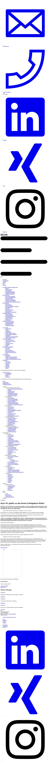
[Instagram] (25, 761)
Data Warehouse (9, 307)
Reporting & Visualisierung (11, 312)
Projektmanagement (9, 323)
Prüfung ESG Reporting (10, 299)
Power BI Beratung (14, 460)
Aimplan (7, 364)
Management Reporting (10, 291)
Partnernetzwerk (6, 383)
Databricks (8, 344)
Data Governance (9, 305)
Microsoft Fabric (6, 354)
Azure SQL (8, 342)
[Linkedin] (25, 671)
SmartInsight (8, 335)
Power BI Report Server (10, 351)
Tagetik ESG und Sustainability (12, 336)
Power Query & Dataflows (11, 352)
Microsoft (7, 361)
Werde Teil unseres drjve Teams (9, 617)
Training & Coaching (10, 325)
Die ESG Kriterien (9, 298)
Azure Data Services (10, 340)
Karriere (4, 285)
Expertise (5, 279)
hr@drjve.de (2, 587)
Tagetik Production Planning (11, 334)
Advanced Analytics (10, 309)
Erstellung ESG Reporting (11, 300)
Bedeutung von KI (9, 314)
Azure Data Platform (7, 338)
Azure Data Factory (9, 343)
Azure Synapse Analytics (10, 341)
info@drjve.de (3, 614)
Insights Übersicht (6, 372)
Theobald (7, 365)
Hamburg (5, 620)
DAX (7, 353)
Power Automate (9, 350)
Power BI (7, 349)
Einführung (8, 355)
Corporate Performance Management (10, 287)
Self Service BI (9, 310)
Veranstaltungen (9, 373)
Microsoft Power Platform (8, 346)
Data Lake (8, 308)
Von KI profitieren (9, 315)
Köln (4, 619)
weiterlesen (2, 596)
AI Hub (7, 329)
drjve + (4, 282)
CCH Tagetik (5, 327)
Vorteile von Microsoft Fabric (11, 356)
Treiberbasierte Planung (10, 292)
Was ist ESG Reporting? (10, 296)
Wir (3, 284)
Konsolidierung (9, 290)
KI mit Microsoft (9, 317)
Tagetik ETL (8, 331)
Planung (7, 288)
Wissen (7, 375)
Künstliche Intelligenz (7, 313)
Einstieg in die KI (9, 318)
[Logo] (4, 235)
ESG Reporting (6, 295)
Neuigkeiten (8, 374)
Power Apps (8, 347)
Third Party (5, 360)
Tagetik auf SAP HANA (10, 337)
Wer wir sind (5, 382)
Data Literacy (8, 304)
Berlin (4, 621)
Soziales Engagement (7, 384)
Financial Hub (8, 328)
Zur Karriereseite (3, 547)
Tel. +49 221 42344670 (11, 614)
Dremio (7, 345)
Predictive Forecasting (10, 294)
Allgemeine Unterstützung (8, 321)
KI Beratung (8, 319)
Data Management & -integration (12, 306)
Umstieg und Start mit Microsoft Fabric (13, 359)
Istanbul (4, 622)
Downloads (8, 376)
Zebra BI (7, 367)
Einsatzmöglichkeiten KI (10, 316)
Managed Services (9, 324)
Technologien (5, 280)
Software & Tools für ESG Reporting (13, 301)
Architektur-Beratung (10, 322)
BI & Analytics (6, 303)
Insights (4, 281)
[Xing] (25, 716)
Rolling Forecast (9, 289)
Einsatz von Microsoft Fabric (11, 358)
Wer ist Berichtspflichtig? (10, 297)
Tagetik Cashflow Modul (10, 333)
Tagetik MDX (8, 332)
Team (4, 381)
